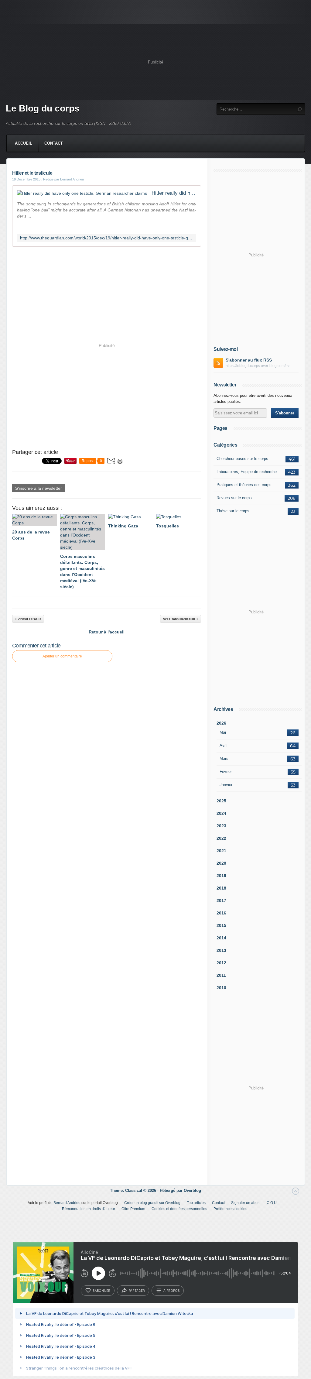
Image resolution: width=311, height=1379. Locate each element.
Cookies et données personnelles (179, 1209)
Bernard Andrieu (66, 1203)
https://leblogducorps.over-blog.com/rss (258, 366)
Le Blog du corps (43, 108)
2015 (221, 925)
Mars (224, 758)
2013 (221, 950)
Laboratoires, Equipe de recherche (247, 471)
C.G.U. (272, 1203)
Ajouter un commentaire (62, 656)
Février (226, 771)
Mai (223, 732)
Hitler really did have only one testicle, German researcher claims (174, 193)
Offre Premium (133, 1209)
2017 (221, 900)
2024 (221, 813)
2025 (221, 800)
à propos (171, 1290)
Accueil (23, 143)
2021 (221, 850)
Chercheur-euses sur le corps (242, 458)
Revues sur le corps (234, 498)
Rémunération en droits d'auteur (88, 1209)
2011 (221, 975)
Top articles (196, 1203)
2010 (221, 987)
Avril (223, 745)
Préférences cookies (230, 1209)
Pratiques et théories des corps (244, 484)
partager (137, 1290)
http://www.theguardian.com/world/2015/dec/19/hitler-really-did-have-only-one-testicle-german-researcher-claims (106, 238)
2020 (221, 863)
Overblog (192, 1190)
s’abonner (101, 1290)
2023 (221, 825)
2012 (221, 962)
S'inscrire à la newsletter (38, 488)
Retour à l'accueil (107, 631)
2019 (221, 875)
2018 (221, 888)
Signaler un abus (245, 1203)
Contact (53, 143)
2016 (221, 913)
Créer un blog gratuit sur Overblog (152, 1203)
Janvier (226, 784)
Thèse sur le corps (233, 511)
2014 (221, 937)
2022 (221, 838)
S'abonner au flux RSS (249, 360)
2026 (221, 723)
